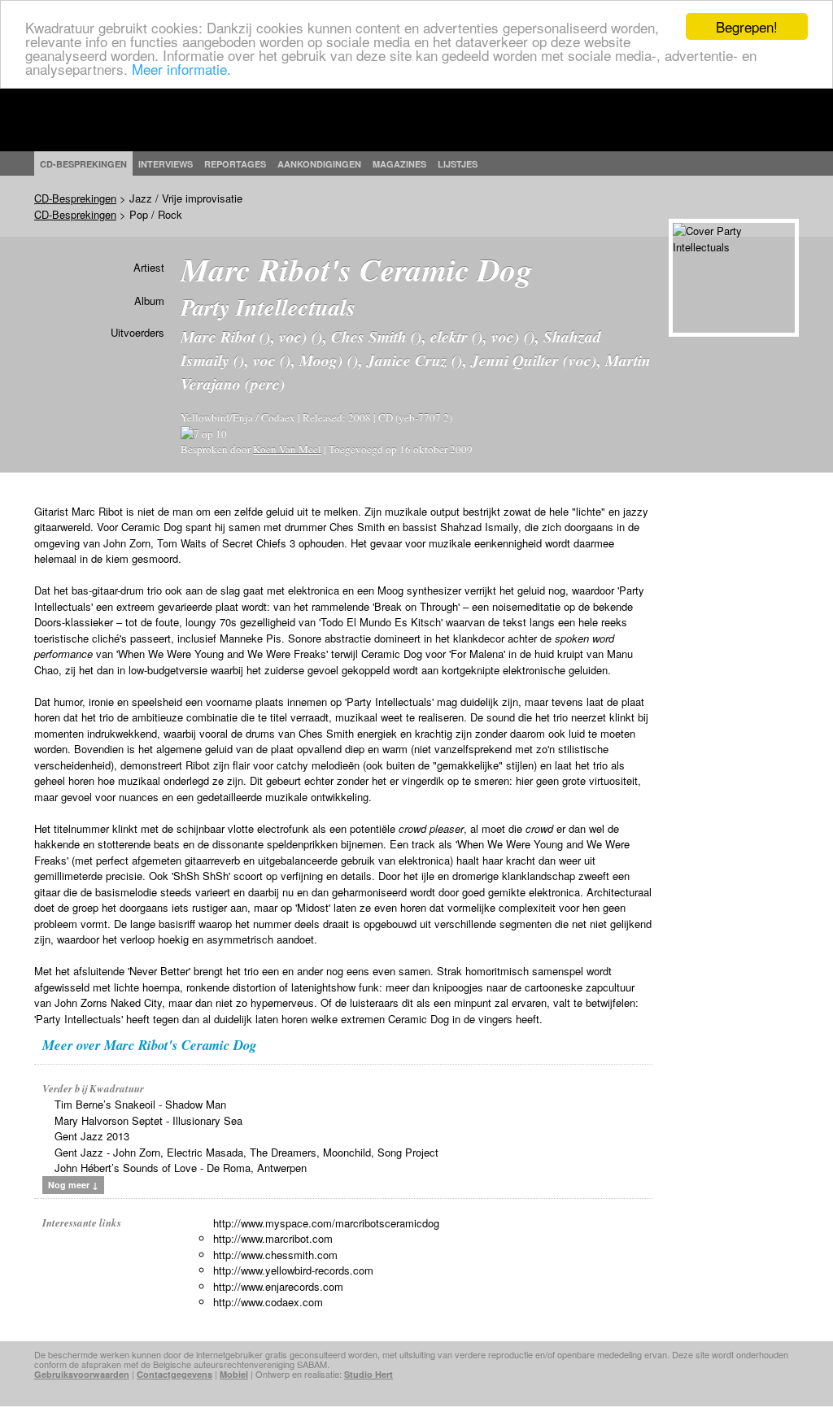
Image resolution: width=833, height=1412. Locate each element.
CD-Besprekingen (75, 198)
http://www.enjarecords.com (278, 1286)
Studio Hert (368, 1374)
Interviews (165, 163)
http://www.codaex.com (268, 1302)
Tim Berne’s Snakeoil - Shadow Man (140, 1104)
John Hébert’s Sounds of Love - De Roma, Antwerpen (181, 1167)
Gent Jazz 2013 (92, 1136)
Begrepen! (747, 26)
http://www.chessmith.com (275, 1254)
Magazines (399, 163)
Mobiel (234, 1374)
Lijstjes (458, 163)
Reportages (235, 163)
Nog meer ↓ (73, 1185)
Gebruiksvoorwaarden (81, 1374)
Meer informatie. (181, 69)
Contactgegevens (174, 1374)
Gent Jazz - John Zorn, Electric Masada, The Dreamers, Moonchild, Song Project (246, 1152)
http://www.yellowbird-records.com (293, 1270)
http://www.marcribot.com (273, 1238)
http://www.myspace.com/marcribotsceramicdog (326, 1223)
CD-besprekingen (83, 163)
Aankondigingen (319, 163)
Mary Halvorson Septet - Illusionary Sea (148, 1120)
